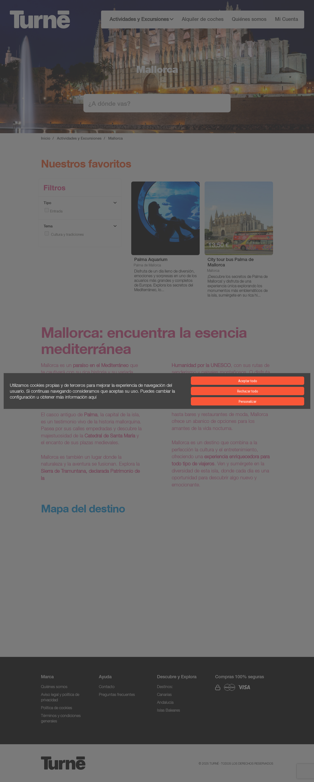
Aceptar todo (247, 381)
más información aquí (76, 396)
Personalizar (247, 401)
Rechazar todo (247, 391)
